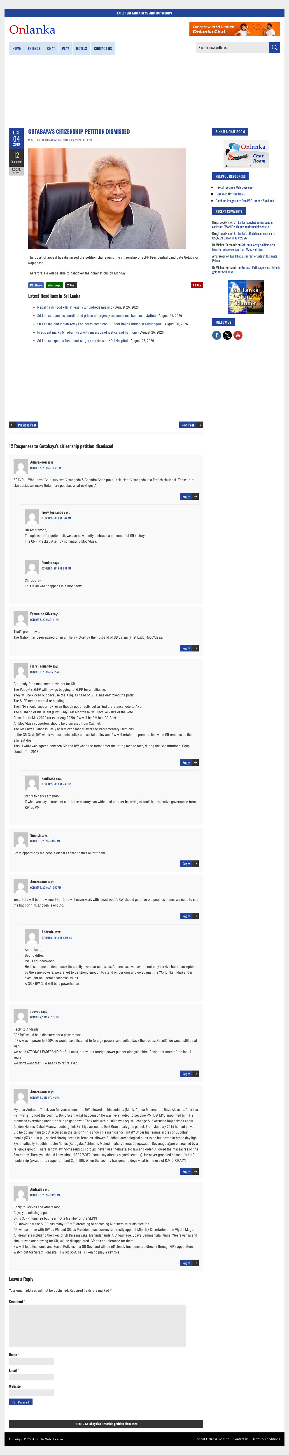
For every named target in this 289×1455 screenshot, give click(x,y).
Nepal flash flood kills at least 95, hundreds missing (74, 307)
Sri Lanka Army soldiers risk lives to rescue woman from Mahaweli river (243, 247)
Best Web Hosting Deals (230, 193)
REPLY (197, 285)
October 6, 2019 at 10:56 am (57, 938)
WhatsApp (54, 285)
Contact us (103, 48)
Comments (16, 161)
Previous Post (27, 425)
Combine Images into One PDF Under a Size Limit (245, 200)
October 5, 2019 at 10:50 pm (45, 887)
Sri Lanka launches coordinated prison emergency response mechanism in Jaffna (96, 316)
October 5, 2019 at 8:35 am (45, 841)
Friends (34, 48)
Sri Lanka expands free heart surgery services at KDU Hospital (82, 341)
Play (65, 48)
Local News (16, 171)
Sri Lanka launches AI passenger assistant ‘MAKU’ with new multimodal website (242, 224)
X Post (71, 285)
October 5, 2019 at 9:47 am (56, 518)
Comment (17, 1301)
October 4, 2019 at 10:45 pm (45, 468)
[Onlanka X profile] (227, 332)
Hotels (81, 48)
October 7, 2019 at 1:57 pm (44, 1017)
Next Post (188, 425)
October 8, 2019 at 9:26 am (45, 1195)
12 (16, 155)
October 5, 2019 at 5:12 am (45, 672)
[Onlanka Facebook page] (216, 332)
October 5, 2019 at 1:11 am (44, 619)
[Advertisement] (144, 91)
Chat (51, 48)
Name (14, 1354)
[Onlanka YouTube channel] (237, 332)
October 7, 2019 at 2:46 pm (45, 1097)
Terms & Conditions (266, 1439)
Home (16, 48)
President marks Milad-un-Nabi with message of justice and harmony (87, 332)
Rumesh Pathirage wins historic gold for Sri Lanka (246, 269)
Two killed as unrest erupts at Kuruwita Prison (244, 258)
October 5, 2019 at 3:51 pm (56, 568)
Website (15, 1386)
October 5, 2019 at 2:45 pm (56, 784)
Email (14, 1370)
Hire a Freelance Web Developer (235, 187)
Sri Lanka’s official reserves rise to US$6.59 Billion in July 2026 (243, 235)
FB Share (36, 285)
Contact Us (240, 1439)
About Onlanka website (213, 1439)
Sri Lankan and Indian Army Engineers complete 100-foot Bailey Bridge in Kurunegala (99, 324)
